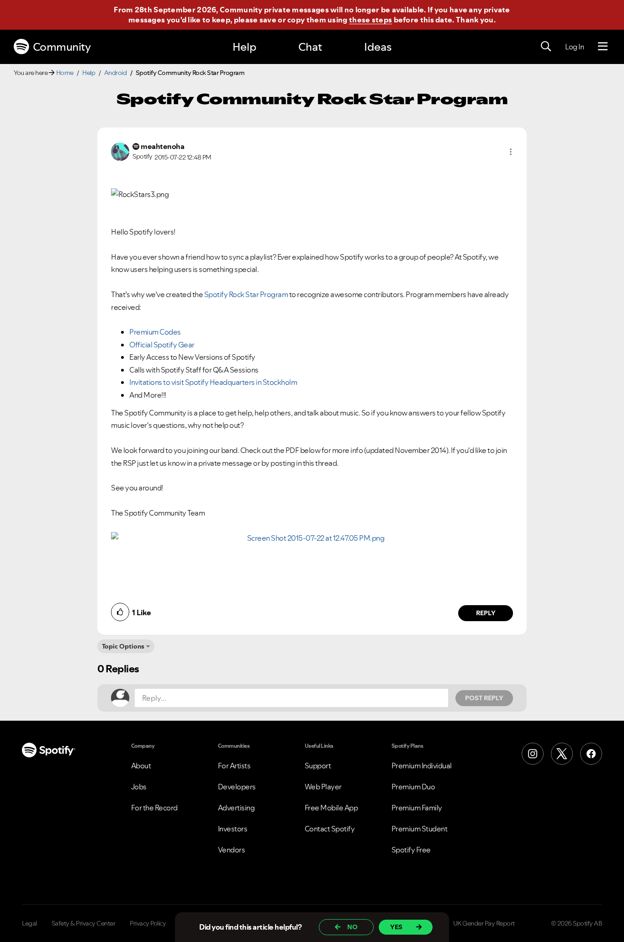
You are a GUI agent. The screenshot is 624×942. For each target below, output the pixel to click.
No (352, 926)
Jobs (139, 787)
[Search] (546, 47)
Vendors (231, 850)
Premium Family (416, 808)
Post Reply (484, 698)
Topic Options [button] (123, 646)
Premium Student (419, 829)
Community (62, 46)
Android (115, 72)
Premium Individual (421, 766)
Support (318, 766)
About (141, 766)
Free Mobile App (331, 808)
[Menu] (602, 46)
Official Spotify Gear (162, 345)
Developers (237, 787)
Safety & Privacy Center (84, 923)
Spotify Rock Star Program (246, 294)
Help (244, 46)
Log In (574, 47)
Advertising (236, 808)
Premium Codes (155, 332)
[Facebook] (591, 754)
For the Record (154, 808)
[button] (511, 152)
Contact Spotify (330, 829)
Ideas (377, 46)
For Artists (234, 766)
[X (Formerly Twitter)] (562, 754)
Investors (233, 829)
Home (65, 72)
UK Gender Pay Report (484, 923)
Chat (310, 46)
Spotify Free (411, 850)
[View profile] (120, 151)
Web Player (323, 787)
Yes (396, 926)
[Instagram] (533, 754)
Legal (29, 923)
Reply (486, 612)
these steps (370, 20)
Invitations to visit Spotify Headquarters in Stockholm (213, 382)
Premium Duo (413, 787)
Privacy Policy (148, 923)
